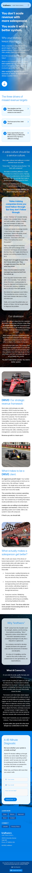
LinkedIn (5, 826)
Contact (12, 818)
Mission (12, 814)
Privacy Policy (16, 826)
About (4, 818)
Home (4, 814)
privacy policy (25, 863)
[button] (16, 870)
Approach (21, 814)
